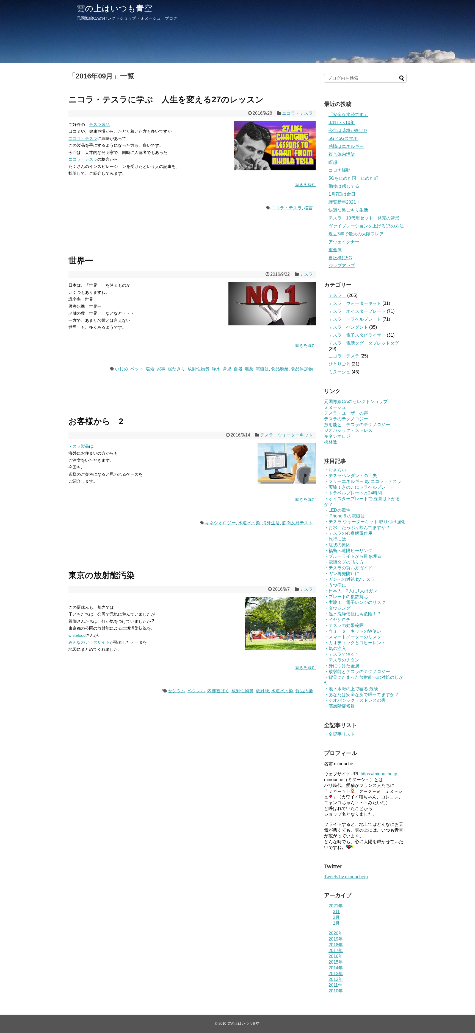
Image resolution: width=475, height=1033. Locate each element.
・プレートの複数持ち (346, 596)
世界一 (80, 260)
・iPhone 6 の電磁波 (344, 516)
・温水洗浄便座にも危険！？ (352, 614)
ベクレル (196, 690)
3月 (336, 911)
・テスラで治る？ (341, 654)
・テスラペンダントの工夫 (350, 475)
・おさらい (335, 470)
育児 (227, 369)
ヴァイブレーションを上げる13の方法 (366, 226)
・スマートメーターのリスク (352, 637)
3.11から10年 (341, 122)
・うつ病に (335, 585)
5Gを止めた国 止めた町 (353, 178)
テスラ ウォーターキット (286, 435)
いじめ (121, 369)
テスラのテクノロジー (346, 418)
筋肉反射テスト (297, 522)
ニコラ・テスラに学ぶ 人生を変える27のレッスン (166, 99)
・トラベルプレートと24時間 (353, 493)
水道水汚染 (249, 522)
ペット (136, 369)
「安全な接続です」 (348, 114)
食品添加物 (302, 369)
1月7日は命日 (341, 194)
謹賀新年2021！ (344, 202)
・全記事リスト (339, 734)
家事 (161, 369)
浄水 (216, 369)
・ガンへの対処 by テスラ (349, 579)
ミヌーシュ (339, 372)
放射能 (262, 690)
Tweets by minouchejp (346, 876)
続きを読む (305, 184)
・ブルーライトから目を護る (352, 556)
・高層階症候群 (339, 706)
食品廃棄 (280, 369)
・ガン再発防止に (341, 573)
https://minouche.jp (379, 774)
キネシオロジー (220, 522)
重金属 (335, 249)
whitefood (76, 635)
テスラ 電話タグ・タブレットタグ (363, 343)
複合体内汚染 (341, 154)
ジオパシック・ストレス (348, 430)
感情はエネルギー (346, 146)
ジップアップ (341, 265)
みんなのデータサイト (89, 642)
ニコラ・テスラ (297, 113)
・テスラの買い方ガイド (348, 567)
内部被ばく (218, 690)
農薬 (249, 369)
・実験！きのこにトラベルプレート (359, 487)
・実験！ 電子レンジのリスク (355, 602)
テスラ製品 (99, 124)
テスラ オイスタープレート (357, 311)
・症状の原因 (337, 544)
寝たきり (176, 369)
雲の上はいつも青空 (114, 8)
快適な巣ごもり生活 (348, 210)
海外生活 (271, 522)
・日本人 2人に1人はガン (350, 591)
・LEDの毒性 (337, 510)
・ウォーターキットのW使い (352, 631)
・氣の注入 (335, 648)
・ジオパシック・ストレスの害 (355, 700)
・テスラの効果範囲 (344, 625)
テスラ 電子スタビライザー (357, 335)
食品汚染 (304, 690)
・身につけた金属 (341, 665)
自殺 (238, 369)
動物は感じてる (343, 186)
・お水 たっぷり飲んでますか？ (357, 527)
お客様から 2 (95, 421)
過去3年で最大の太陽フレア (356, 234)
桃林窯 (330, 442)
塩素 (150, 369)
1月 (336, 923)
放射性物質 (198, 369)
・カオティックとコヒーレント (355, 642)
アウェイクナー (343, 242)
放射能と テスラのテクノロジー (357, 424)
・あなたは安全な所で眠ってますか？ (361, 694)
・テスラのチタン (341, 660)
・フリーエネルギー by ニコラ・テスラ (362, 481)
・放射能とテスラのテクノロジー (357, 671)
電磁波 (262, 369)
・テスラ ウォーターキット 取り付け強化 (364, 521)
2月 (336, 917)
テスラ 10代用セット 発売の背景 (363, 218)
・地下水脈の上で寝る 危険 (351, 688)
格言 (308, 208)
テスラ (308, 274)
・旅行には (335, 539)
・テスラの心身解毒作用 (348, 533)
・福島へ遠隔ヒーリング (348, 550)
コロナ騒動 (339, 170)
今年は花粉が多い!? (347, 130)
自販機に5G (340, 257)
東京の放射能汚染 (101, 575)
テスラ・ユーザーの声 (346, 413)
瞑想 (332, 162)
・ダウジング (337, 608)
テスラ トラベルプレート (354, 319)
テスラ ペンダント (348, 327)
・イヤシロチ (337, 619)
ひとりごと (339, 364)
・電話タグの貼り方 (344, 562)
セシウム (176, 690)
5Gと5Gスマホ (343, 138)
